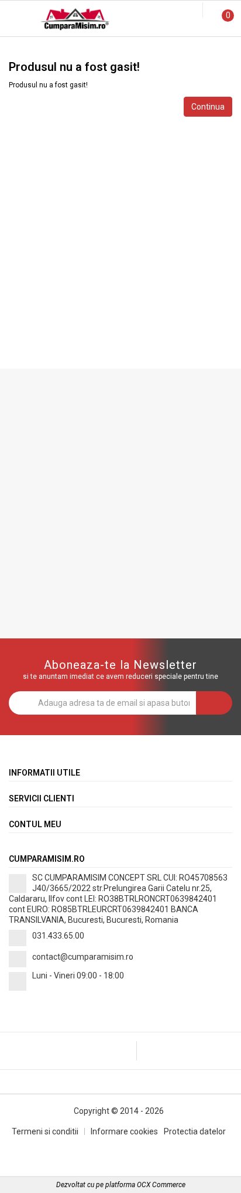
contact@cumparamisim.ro (82, 956)
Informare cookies (124, 1131)
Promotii (40, 48)
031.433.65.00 (58, 935)
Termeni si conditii (45, 1131)
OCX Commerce (161, 1185)
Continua (208, 106)
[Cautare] (185, 10)
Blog (120, 48)
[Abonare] (214, 703)
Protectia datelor (195, 1131)
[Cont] (195, 10)
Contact (200, 48)
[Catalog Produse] (16, 21)
